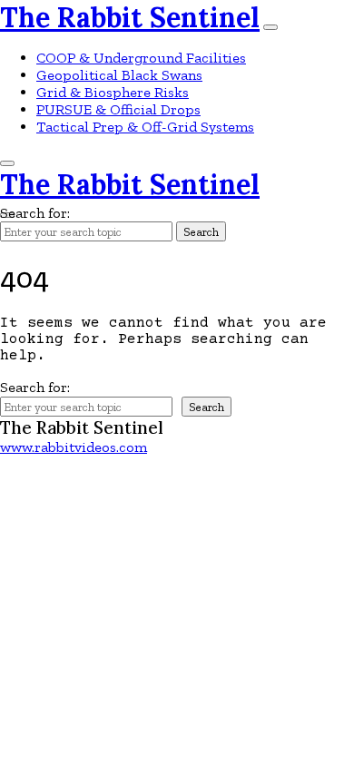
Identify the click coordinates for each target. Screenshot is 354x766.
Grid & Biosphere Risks (112, 92)
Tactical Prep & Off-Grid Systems (145, 126)
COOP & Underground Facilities (141, 57)
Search (201, 231)
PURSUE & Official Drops (118, 109)
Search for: (35, 212)
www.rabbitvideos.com (73, 447)
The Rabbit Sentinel (130, 17)
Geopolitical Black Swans (119, 74)
